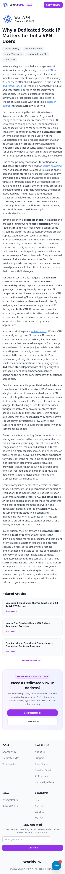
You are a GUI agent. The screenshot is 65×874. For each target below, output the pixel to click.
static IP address (13, 54)
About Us (40, 752)
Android (39, 806)
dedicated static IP (37, 54)
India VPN (10, 59)
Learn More (33, 721)
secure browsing (33, 48)
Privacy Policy (10, 800)
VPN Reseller (9, 764)
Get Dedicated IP (32, 712)
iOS (37, 800)
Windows (40, 812)
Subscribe (33, 847)
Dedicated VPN (11, 758)
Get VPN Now (53, 4)
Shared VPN (9, 752)
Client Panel (41, 764)
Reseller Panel (43, 770)
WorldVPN (22, 17)
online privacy (12, 48)
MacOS (39, 818)
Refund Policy (10, 806)
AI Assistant (41, 776)
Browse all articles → (32, 660)
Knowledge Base (44, 782)
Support (39, 758)
